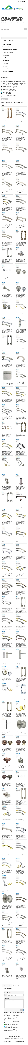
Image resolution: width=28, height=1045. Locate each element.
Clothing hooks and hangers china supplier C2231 (6, 679)
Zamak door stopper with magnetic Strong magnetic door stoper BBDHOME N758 (21, 977)
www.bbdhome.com (9, 97)
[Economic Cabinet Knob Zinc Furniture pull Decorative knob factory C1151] (7, 776)
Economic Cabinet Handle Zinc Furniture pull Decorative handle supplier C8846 (21, 924)
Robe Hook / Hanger (7, 71)
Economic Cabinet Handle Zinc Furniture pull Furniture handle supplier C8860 (7, 418)
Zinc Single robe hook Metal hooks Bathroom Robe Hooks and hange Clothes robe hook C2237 (21, 872)
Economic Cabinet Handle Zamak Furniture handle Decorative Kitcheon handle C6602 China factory (7, 453)
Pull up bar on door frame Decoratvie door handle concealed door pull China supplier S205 (21, 680)
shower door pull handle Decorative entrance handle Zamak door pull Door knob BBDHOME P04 (6, 348)
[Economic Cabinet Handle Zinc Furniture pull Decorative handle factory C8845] (7, 916)
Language (21, 1)
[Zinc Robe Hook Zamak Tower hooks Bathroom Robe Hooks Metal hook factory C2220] (7, 811)
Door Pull (4, 58)
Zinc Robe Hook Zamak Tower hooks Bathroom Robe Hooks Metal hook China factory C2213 (6, 470)
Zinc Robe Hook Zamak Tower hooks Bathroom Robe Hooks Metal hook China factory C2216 (20, 470)
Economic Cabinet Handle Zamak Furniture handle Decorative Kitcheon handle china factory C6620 (21, 453)
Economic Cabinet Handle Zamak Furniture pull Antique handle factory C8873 (7, 872)
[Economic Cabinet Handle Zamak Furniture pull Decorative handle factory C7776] (21, 846)
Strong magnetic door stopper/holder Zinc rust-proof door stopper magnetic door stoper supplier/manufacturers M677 (20, 786)
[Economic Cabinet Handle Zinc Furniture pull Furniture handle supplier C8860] (7, 409)
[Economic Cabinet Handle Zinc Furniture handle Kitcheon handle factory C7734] (7, 549)
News (21, 1035)
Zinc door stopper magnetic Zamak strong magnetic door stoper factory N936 (20, 488)
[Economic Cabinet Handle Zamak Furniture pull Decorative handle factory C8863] (21, 828)
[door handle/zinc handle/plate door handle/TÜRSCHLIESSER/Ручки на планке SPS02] (7, 375)
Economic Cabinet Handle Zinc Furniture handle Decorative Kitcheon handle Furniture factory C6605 (7, 628)
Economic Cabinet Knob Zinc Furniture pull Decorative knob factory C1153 (6, 767)
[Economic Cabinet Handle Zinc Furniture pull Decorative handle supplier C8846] (21, 916)
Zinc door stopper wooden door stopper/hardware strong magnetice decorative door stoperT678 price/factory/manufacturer (7, 279)
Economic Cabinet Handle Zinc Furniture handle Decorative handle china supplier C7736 (7, 209)
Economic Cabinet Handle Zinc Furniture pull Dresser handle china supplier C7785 (21, 121)
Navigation (4, 35)
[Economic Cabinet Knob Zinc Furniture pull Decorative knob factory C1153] (7, 759)
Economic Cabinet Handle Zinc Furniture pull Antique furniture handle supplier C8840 (21, 401)
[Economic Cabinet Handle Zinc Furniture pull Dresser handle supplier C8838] (7, 392)
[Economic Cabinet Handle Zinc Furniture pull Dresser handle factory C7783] (21, 375)
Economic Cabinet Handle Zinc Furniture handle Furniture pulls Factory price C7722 (21, 593)
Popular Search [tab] (8, 988)
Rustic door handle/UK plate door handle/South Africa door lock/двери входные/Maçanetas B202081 (6, 732)
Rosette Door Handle (7, 52)
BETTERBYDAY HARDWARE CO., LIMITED (16, 1041)
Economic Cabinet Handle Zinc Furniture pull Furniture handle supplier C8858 (21, 366)
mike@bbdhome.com (11, 93)
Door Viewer (5, 66)
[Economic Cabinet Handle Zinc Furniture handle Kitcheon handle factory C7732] (21, 532)
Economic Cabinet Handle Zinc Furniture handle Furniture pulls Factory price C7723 (7, 610)
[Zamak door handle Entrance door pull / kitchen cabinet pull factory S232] (7, 933)
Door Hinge (5, 63)
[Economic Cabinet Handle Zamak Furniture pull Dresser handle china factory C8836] (21, 305)
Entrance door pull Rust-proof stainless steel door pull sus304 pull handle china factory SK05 (7, 907)
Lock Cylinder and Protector (9, 49)
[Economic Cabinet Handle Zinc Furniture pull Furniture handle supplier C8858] (21, 357)
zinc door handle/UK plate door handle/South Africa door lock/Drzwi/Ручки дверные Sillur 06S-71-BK (21, 331)
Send (22, 1010)
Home (4, 38)
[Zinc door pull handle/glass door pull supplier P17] (21, 427)
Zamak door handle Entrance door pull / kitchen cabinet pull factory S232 (7, 942)
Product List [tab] (16, 986)
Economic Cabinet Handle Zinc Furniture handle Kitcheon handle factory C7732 (21, 540)
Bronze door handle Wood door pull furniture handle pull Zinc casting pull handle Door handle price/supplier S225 (21, 244)
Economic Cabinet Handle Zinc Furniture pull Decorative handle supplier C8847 (7, 593)
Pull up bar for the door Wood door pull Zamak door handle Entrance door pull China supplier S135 (6, 715)
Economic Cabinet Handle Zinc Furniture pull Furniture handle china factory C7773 (7, 156)
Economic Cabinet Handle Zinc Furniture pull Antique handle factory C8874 (21, 347)
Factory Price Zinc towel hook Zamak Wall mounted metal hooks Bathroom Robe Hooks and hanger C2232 (6, 697)
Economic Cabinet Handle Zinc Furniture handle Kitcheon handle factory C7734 (7, 558)
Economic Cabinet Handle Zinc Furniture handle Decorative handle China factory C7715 (21, 226)
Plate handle (5, 55)
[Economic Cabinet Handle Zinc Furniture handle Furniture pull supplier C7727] (21, 514)
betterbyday (8, 92)
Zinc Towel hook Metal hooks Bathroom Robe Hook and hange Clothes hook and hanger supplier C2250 (7, 889)
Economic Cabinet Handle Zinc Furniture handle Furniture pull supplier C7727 (21, 523)
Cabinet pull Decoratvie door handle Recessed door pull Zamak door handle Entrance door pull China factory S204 (21, 610)
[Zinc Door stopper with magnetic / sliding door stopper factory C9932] (21, 252)
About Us (11, 1035)
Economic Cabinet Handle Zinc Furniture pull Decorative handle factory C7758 (7, 575)
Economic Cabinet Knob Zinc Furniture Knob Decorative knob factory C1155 (20, 750)
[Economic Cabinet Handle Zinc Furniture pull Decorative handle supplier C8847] (7, 584)
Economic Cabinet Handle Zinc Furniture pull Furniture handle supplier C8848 (21, 575)
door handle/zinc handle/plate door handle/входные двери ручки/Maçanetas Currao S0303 (21, 663)
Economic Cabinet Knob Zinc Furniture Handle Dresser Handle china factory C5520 (20, 278)
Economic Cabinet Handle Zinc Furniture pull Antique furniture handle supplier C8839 (21, 418)
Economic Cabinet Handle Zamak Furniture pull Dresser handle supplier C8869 (7, 854)
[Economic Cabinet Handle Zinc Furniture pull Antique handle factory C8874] (21, 340)
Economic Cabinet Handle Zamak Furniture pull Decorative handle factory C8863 (21, 837)
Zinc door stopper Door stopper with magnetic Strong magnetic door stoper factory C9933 (6, 488)
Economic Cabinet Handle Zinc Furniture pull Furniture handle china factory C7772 (21, 139)
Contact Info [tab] (7, 986)
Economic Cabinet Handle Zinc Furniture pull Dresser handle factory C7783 (21, 382)
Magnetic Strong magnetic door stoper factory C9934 (7, 976)
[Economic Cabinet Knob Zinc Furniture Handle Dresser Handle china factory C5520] (21, 270)
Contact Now (4, 99)
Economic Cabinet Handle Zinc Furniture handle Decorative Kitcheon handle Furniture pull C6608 (21, 628)
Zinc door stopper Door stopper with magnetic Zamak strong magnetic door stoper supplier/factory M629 (6, 802)
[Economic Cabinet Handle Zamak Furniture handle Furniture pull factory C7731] (21, 951)
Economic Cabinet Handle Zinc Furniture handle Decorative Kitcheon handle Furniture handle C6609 (7, 645)
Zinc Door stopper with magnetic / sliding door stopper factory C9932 (20, 260)
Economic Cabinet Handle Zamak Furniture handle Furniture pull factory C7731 (21, 959)
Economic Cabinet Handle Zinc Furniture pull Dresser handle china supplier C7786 (21, 156)
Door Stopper (5, 60)
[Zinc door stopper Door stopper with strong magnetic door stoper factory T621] (7, 427)
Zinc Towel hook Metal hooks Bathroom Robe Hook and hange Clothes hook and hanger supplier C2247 (21, 715)
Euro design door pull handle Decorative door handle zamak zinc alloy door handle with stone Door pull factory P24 (6, 122)
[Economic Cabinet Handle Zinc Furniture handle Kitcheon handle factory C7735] (21, 549)
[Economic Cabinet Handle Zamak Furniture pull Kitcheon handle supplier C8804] (21, 898)
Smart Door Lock (6, 44)
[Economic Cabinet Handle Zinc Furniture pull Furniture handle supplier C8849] (21, 811)
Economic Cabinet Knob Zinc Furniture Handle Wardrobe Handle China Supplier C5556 (21, 296)
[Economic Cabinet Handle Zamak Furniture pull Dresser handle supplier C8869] (7, 846)
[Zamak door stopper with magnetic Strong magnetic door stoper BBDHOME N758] (21, 968)
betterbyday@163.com (11, 95)
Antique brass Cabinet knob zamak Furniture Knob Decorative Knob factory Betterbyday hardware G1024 (20, 505)
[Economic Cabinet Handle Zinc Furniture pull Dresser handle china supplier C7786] (21, 148)
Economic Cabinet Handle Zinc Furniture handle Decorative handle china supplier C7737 (21, 209)
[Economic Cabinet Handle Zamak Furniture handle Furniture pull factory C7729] (7, 951)
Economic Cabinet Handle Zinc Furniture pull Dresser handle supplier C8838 (7, 400)
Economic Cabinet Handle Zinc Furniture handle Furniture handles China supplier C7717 (7, 244)
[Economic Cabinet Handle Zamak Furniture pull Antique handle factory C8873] (7, 863)
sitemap (5, 1041)
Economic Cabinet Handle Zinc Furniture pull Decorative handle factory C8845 (7, 924)
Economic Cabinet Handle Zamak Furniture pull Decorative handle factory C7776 (21, 854)
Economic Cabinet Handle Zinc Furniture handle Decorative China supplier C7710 (7, 191)
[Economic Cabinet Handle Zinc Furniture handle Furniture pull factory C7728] (7, 532)
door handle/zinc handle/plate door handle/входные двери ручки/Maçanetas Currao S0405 (7, 663)
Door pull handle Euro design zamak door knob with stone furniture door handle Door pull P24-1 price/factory (21, 802)
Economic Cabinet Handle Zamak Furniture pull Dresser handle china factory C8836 (21, 313)
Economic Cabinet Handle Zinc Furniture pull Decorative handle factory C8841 (21, 889)
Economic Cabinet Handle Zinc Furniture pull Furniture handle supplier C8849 (21, 819)
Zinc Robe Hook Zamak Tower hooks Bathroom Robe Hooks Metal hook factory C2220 (6, 819)
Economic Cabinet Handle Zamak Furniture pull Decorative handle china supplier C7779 (7, 331)
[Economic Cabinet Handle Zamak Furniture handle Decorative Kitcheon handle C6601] (21, 933)
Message (7, 998)
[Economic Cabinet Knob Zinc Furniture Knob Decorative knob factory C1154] (7, 741)
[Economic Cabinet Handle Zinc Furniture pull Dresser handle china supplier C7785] (21, 113)
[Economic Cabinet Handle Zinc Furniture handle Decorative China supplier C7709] (21, 165)
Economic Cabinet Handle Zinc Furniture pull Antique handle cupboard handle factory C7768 (21, 645)
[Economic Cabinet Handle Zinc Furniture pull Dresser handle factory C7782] (7, 357)
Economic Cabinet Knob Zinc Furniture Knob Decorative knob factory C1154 (6, 750)
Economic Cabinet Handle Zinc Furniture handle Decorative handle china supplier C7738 (7, 226)
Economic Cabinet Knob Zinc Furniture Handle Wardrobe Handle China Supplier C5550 (7, 296)
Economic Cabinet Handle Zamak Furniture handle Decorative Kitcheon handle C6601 (21, 942)
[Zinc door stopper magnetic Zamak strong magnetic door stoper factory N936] (21, 479)
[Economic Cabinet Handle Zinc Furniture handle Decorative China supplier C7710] (7, 183)
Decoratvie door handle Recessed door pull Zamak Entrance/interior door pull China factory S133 (20, 697)
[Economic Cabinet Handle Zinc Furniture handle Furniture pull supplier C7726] (7, 514)
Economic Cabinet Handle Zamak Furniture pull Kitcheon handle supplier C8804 (21, 907)
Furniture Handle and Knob (9, 69)
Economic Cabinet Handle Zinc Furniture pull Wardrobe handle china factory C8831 (7, 174)
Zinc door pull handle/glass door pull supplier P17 (20, 435)
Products (16, 1035)
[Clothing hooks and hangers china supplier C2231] (7, 671)
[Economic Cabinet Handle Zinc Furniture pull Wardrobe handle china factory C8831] (7, 165)
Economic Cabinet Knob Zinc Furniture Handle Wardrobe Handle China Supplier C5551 (7, 313)
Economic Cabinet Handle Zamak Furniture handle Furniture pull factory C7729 (7, 959)
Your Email (7, 993)
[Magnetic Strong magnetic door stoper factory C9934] (7, 968)
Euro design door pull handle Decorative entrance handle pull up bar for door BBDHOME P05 (6, 505)
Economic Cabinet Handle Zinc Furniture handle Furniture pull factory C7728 (7, 540)
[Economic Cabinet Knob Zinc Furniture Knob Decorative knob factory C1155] (21, 741)
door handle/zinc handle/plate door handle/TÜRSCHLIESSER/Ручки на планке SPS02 (7, 383)
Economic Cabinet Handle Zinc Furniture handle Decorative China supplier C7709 (21, 174)
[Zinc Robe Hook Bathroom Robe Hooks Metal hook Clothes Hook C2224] (21, 759)
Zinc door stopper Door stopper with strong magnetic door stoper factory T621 (6, 435)
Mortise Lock (5, 47)
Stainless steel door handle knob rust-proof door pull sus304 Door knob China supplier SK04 (21, 732)
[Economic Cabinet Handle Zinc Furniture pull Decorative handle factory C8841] (21, 881)
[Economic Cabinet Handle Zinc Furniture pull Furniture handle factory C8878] (7, 828)
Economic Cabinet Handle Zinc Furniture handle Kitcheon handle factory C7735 (21, 558)
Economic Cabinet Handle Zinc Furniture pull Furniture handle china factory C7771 (7, 139)
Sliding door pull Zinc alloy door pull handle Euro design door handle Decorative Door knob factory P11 (7, 261)
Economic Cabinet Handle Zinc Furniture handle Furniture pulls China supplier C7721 (21, 191)
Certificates (10, 1036)
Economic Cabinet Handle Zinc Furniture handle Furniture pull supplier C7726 (7, 523)
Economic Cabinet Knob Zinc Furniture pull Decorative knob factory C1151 (6, 785)
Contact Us (17, 1036)
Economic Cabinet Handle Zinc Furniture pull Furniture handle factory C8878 (7, 837)
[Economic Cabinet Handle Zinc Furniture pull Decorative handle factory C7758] (7, 567)
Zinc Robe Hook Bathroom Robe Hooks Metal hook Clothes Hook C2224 (21, 766)
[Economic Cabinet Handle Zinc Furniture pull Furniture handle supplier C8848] (21, 567)
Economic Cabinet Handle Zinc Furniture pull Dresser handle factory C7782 (7, 365)
